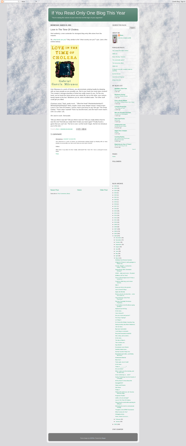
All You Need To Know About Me (123, 380)
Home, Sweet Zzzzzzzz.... (122, 416)
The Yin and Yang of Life (121, 145)
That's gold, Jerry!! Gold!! (122, 362)
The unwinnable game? (118, 60)
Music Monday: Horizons (118, 56)
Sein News (118, 387)
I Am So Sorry (118, 326)
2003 (115, 424)
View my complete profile (124, 38)
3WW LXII (115, 66)
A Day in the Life (116, 80)
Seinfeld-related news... (121, 349)
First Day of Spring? (120, 317)
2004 (115, 235)
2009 (115, 224)
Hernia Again (118, 90)
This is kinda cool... (120, 342)
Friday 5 (117, 389)
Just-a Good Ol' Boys (121, 289)
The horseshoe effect (118, 63)
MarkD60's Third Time (121, 88)
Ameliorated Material (120, 357)
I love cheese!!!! (119, 313)
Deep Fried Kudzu (120, 118)
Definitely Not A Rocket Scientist (123, 260)
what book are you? (60, 39)
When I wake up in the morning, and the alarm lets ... (124, 371)
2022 (115, 195)
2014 (115, 213)
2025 (115, 188)
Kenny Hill (117, 120)
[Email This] (77, 129)
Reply (57, 153)
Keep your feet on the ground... (123, 287)
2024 (115, 190)
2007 (115, 229)
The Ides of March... (120, 340)
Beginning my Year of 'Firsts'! (123, 144)
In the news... (118, 311)
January (118, 421)
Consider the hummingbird (121, 114)
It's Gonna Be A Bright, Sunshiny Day (125, 322)
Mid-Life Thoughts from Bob (123, 112)
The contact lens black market (120, 50)
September (119, 244)
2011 (115, 220)
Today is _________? (120, 366)
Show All (134, 149)
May (117, 253)
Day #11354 (118, 345)
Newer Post (54, 190)
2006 (115, 231)
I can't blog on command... (122, 331)
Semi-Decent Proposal (118, 77)
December (118, 237)
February (118, 419)
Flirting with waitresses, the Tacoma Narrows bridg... (124, 392)
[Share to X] (81, 129)
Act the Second (116, 73)
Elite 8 (116, 285)
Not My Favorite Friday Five (122, 351)
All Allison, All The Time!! (121, 275)
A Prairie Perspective (120, 106)
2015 (115, 211)
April (117, 255)
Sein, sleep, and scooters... (122, 335)
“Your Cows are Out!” (120, 108)
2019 (115, 201)
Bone (121, 35)
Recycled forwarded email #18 (123, 333)
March (117, 258)
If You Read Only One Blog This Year (88, 12)
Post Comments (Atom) (64, 193)
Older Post (104, 190)
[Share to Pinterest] (85, 129)
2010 (115, 222)
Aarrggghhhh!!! (119, 383)
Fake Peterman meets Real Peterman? (122, 298)
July (117, 249)
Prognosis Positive (120, 395)
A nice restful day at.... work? (122, 374)
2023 (115, 192)
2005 (115, 233)
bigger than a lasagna (121, 130)
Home (79, 190)
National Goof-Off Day (121, 308)
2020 (115, 199)
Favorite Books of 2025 (120, 126)
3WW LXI (114, 53)
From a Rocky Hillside (121, 100)
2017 (115, 206)
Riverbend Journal (120, 94)
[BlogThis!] (79, 129)
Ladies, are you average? (122, 397)
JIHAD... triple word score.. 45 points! (125, 273)
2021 (115, 197)
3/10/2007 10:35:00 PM (69, 139)
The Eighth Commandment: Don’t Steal (124, 102)
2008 (115, 226)
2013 (115, 215)
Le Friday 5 (118, 320)
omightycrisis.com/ (120, 124)
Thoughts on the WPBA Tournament (124, 409)
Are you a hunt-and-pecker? (122, 315)
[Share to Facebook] (83, 129)
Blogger (104, 438)
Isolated (117, 132)
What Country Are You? (121, 412)
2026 (115, 186)
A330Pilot (92, 438)
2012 (115, 217)
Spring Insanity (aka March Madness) (125, 324)
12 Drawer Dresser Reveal (121, 96)
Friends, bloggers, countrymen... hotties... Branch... (123, 266)
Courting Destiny (119, 136)
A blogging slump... (120, 414)
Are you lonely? (119, 368)
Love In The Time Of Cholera (122, 400)
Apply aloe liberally (120, 291)
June (117, 251)
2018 (115, 204)
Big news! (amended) (120, 329)
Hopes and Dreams (120, 385)
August (118, 246)
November (118, 240)
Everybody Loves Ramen (122, 347)
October (118, 242)
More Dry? (118, 359)
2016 (115, 208)
